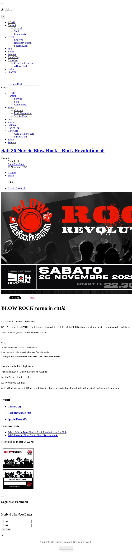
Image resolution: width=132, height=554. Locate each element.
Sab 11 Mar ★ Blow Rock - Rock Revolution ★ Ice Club (37, 432)
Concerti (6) (14, 406)
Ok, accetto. (66, 548)
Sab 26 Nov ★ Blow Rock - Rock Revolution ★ (52, 150)
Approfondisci (66, 550)
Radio (11, 69)
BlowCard (13, 60)
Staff (16, 31)
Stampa (12, 172)
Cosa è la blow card (24, 63)
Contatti (12, 25)
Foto (10, 48)
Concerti (18, 39)
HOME (11, 22)
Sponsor (12, 72)
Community (20, 34)
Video (11, 51)
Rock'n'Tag (13, 57)
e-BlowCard (20, 66)
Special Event (21, 45)
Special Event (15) (17, 419)
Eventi (11, 37)
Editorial (12, 54)
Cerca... (5, 87)
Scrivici (18, 28)
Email (11, 175)
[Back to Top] (2, 496)
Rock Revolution (23, 42)
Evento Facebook (17, 188)
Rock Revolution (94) (19, 412)
